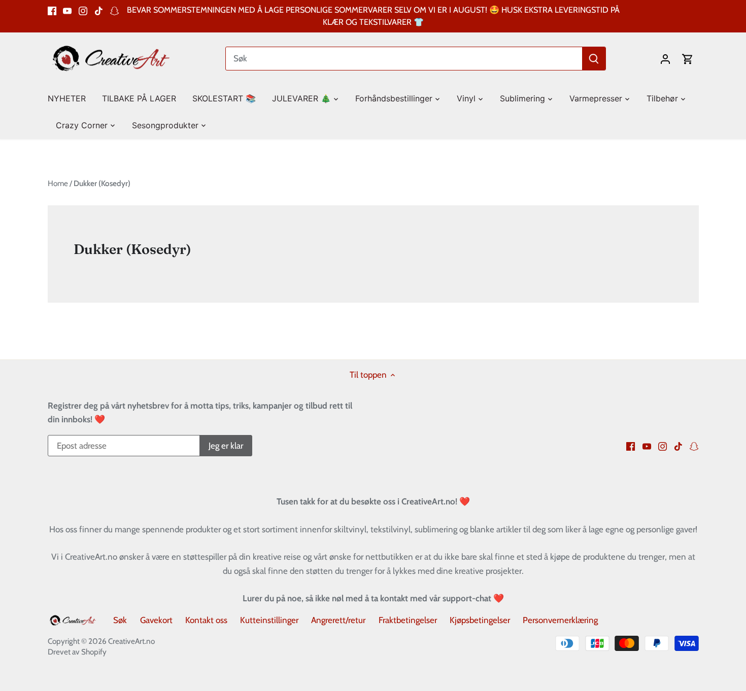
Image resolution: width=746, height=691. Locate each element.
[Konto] (665, 58)
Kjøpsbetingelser (480, 620)
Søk (120, 620)
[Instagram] (83, 10)
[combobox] (404, 58)
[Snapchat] (114, 10)
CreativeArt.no (131, 641)
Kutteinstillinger (269, 620)
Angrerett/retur (338, 620)
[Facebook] (52, 10)
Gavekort (156, 620)
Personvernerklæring (560, 620)
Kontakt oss (206, 620)
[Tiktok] (98, 10)
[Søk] (593, 58)
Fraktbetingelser (408, 620)
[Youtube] (67, 10)
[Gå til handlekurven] (688, 58)
